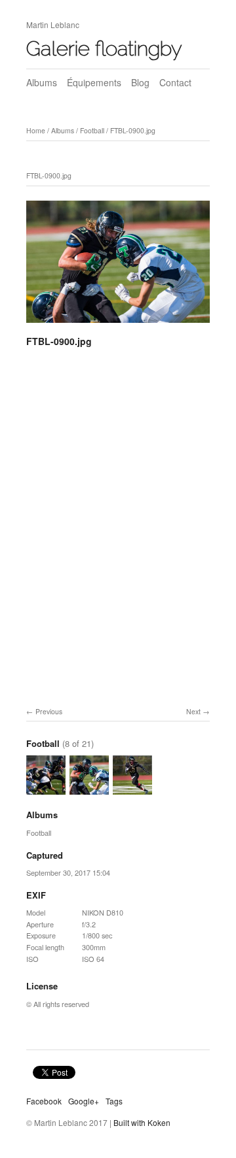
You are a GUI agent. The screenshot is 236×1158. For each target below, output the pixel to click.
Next (193, 711)
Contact (175, 82)
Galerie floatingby (104, 48)
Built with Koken (141, 1122)
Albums (41, 82)
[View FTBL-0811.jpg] (132, 789)
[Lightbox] (118, 324)
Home (35, 130)
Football (92, 130)
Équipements (94, 82)
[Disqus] (118, 539)
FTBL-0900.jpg (132, 130)
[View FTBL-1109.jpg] (46, 789)
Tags (114, 1100)
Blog (140, 82)
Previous (48, 711)
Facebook (44, 1100)
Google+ (83, 1100)
